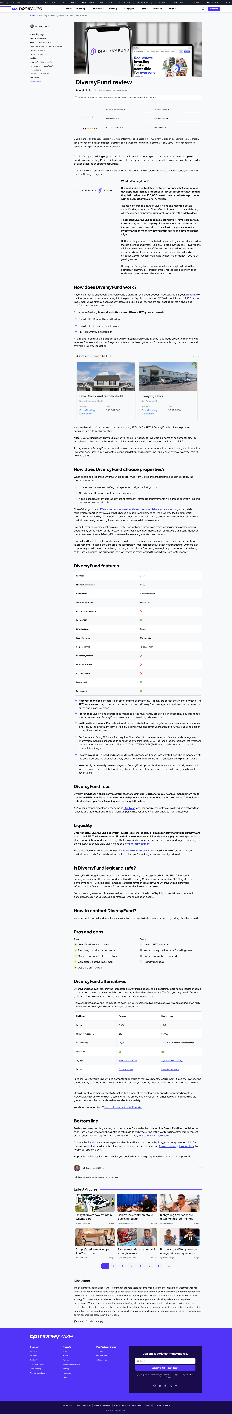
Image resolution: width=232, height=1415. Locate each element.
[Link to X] (171, 1386)
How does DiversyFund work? (41, 42)
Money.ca (99, 1351)
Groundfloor (186, 1145)
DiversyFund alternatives (39, 74)
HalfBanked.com (102, 1360)
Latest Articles (35, 82)
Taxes (171, 8)
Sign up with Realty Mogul (172, 1060)
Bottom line (34, 78)
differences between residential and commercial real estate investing (138, 509)
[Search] (203, 8)
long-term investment (137, 843)
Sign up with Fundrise (128, 1060)
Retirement (97, 8)
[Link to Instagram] (154, 1386)
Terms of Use (168, 1375)
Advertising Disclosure (122, 1405)
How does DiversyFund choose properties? (46, 46)
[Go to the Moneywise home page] (27, 9)
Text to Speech (137, 1405)
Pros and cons (35, 70)
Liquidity (33, 58)
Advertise (33, 1356)
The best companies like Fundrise (123, 1107)
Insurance (157, 8)
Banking (113, 8)
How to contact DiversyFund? (41, 66)
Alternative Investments (71, 1364)
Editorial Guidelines (37, 1364)
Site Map (148, 1405)
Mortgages (129, 8)
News (69, 8)
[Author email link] (200, 1168)
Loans (143, 8)
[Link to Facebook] (160, 1386)
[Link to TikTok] (165, 1386)
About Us (33, 1351)
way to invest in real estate (154, 1135)
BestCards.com (101, 1356)
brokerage (191, 294)
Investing (80, 8)
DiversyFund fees (36, 54)
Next (169, 1266)
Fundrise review (126, 1069)
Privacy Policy (165, 1377)
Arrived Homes (167, 1145)
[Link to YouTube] (176, 1386)
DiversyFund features (38, 50)
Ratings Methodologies (38, 1373)
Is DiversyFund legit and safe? (41, 62)
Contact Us (34, 1360)
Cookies (77, 1405)
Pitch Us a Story (35, 1369)
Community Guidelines (162, 1405)
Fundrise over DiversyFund (138, 850)
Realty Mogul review (170, 1069)
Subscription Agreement (182, 1375)
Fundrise (93, 1142)
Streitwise (129, 807)
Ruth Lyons (43, 26)
